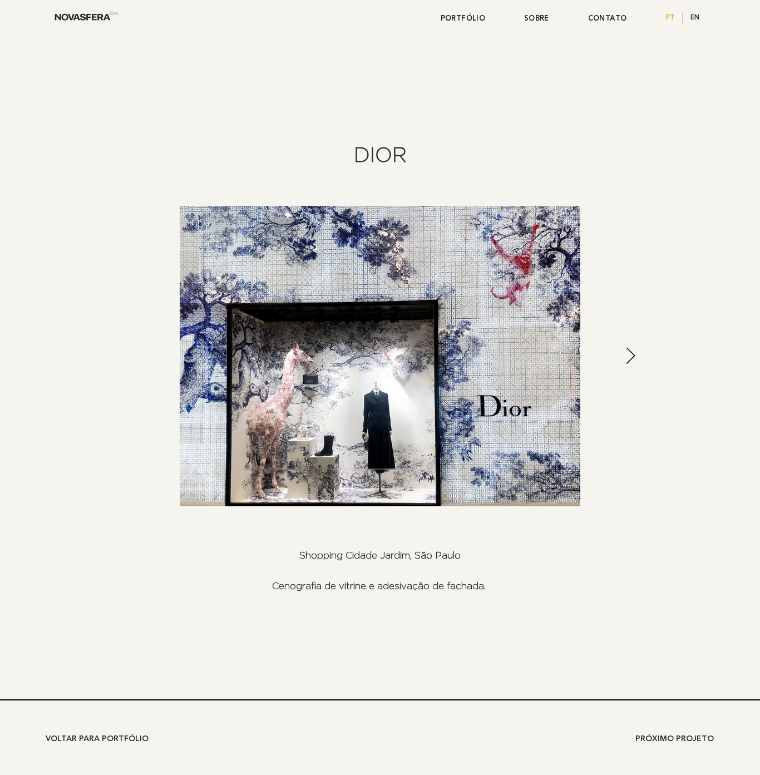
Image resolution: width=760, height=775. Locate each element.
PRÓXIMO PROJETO (674, 739)
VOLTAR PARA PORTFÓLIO (97, 739)
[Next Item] (630, 356)
